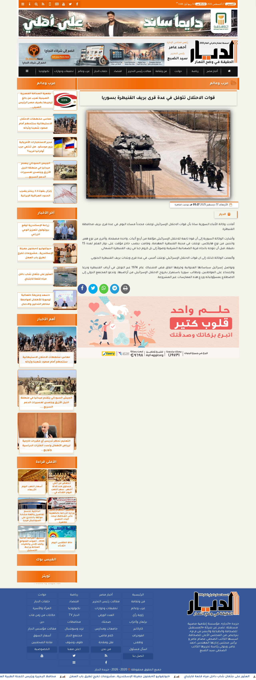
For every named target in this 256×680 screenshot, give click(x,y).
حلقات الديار (100, 71)
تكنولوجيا (44, 71)
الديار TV (74, 615)
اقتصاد (118, 71)
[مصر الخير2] (158, 327)
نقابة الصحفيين (42, 642)
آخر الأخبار (46, 213)
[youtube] (63, 4)
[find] (36, 4)
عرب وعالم (83, 71)
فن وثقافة (161, 71)
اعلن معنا (74, 649)
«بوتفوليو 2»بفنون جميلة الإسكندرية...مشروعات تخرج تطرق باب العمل (144, 676)
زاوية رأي (137, 615)
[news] (57, 4)
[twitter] (70, 4)
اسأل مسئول (138, 649)
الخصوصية (42, 649)
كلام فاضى (106, 636)
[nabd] (50, 4)
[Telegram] (114, 289)
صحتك (106, 622)
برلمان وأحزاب (138, 622)
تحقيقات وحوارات (63, 71)
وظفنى (138, 642)
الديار (222, 214)
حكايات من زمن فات (42, 615)
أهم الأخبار (46, 320)
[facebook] (77, 4)
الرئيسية (138, 595)
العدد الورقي (106, 615)
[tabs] (23, 4)
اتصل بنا (138, 656)
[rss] (43, 4)
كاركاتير (138, 629)
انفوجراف (138, 636)
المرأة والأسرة (42, 608)
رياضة (195, 71)
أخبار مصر (212, 71)
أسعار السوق (42, 636)
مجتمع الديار (74, 636)
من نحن (106, 649)
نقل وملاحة (106, 642)
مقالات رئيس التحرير (139, 71)
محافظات (74, 622)
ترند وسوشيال (74, 629)
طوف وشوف (74, 642)
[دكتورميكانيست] (91, 54)
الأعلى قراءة (46, 462)
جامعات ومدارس (106, 629)
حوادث (178, 71)
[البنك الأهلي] (128, 23)
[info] (29, 4)
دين (42, 622)
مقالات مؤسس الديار (42, 629)
